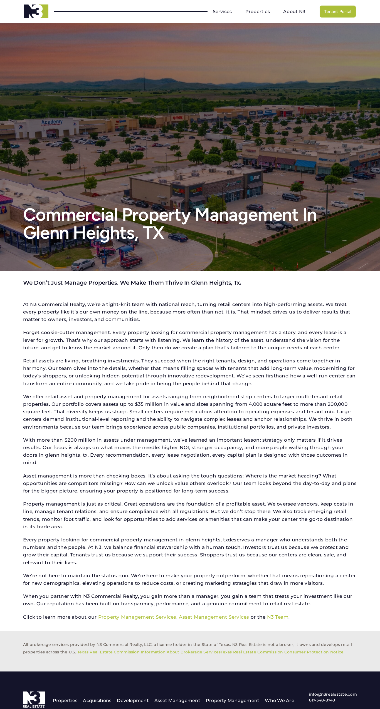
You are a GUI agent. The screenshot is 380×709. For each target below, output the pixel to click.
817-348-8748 (322, 700)
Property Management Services (137, 617)
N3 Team (278, 617)
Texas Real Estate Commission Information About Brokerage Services (149, 652)
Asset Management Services (214, 617)
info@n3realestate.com (333, 694)
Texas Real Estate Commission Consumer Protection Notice (282, 652)
